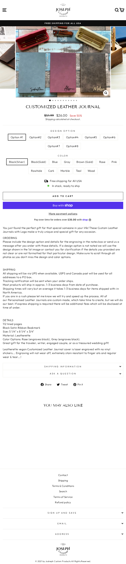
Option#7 (54, 146)
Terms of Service (63, 496)
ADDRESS (62, 534)
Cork (51, 170)
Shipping (50, 119)
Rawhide (36, 170)
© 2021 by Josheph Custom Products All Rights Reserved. (63, 561)
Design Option (63, 131)
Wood (91, 170)
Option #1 (17, 137)
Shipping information (63, 366)
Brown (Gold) (84, 162)
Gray (67, 162)
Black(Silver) (17, 162)
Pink (114, 162)
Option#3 (54, 137)
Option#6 (109, 137)
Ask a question (63, 373)
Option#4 (72, 137)
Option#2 (35, 137)
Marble (65, 170)
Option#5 (91, 137)
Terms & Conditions (63, 485)
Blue (55, 162)
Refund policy (63, 502)
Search (63, 491)
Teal (78, 170)
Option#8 (72, 146)
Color (63, 155)
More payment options (63, 213)
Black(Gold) (38, 162)
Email (62, 523)
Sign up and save (62, 512)
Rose (102, 162)
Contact (63, 475)
